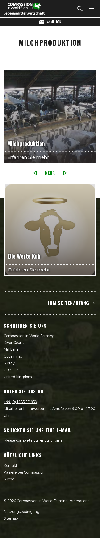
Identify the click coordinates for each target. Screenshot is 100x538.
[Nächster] (65, 172)
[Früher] (35, 172)
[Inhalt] (91, 8)
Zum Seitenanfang (68, 302)
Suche (9, 479)
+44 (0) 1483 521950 (20, 402)
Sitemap (11, 518)
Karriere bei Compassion (24, 472)
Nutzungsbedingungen (24, 511)
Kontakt (10, 465)
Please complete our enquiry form (33, 440)
